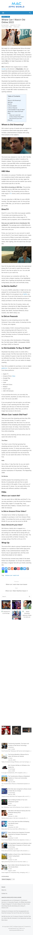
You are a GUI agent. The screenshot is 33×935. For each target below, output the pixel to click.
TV (11, 193)
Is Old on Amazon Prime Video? (16, 116)
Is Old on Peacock (12, 107)
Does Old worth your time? (15, 118)
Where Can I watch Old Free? (15, 111)
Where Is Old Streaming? (14, 100)
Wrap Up (10, 120)
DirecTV (10, 104)
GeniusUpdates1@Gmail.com (16, 930)
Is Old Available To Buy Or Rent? (16, 109)
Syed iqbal (6, 25)
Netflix (25, 294)
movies (4, 69)
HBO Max (10, 102)
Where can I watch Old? (15, 115)
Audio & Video (5, 16)
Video (13, 376)
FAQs (9, 113)
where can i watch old (12, 575)
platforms (4, 368)
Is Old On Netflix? (12, 106)
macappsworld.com (13, 928)
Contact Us (4, 893)
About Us (4, 890)
